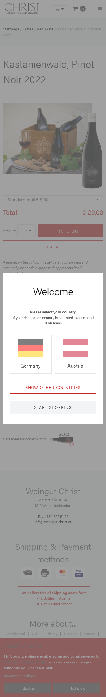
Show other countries (53, 387)
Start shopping (53, 407)
